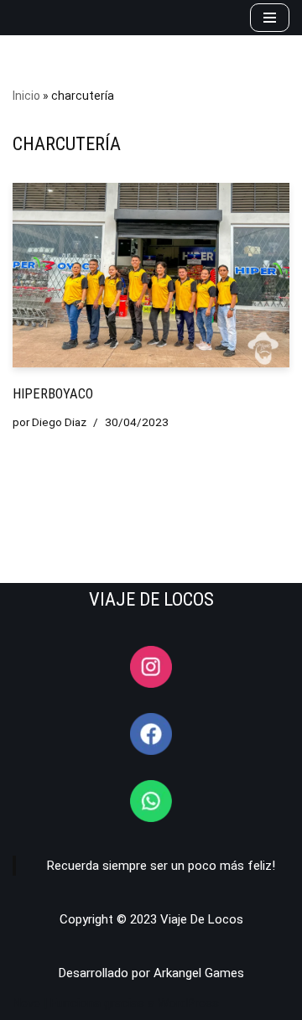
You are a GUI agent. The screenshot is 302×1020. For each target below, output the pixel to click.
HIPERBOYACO (53, 394)
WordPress (188, 1003)
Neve (26, 1003)
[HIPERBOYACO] (151, 275)
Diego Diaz (59, 422)
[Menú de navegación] (269, 17)
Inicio (26, 95)
